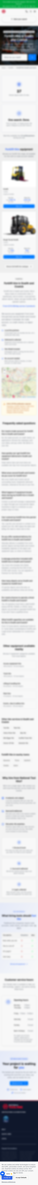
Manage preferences (8, 1182)
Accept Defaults (21, 1177)
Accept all (7, 1177)
